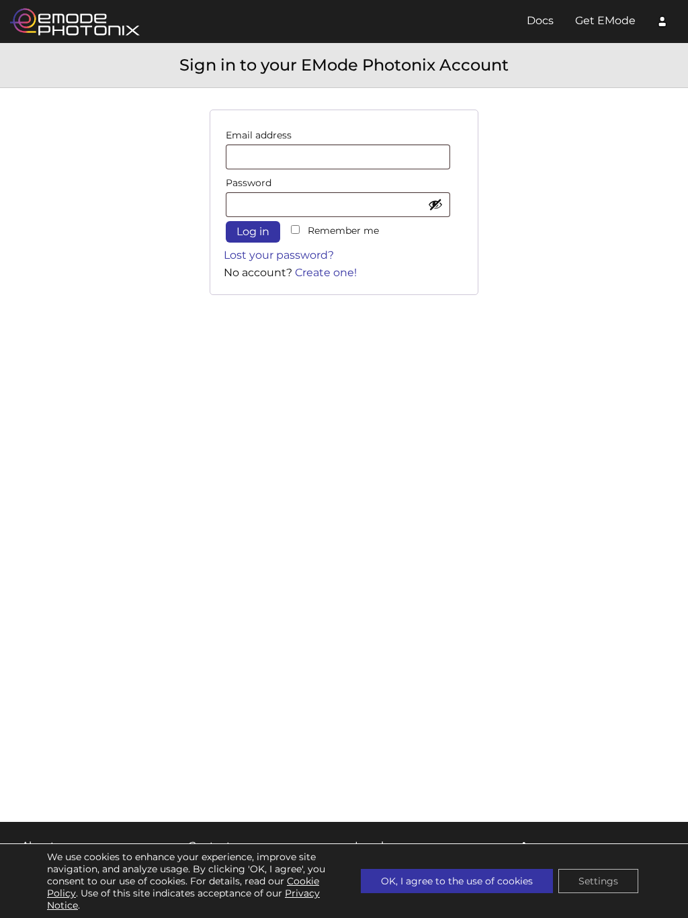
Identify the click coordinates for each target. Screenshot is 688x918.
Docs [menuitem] (540, 20)
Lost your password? (279, 255)
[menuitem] (662, 23)
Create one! (326, 272)
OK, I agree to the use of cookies (457, 881)
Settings (598, 881)
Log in (252, 231)
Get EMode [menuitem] (605, 20)
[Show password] (435, 204)
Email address (260, 135)
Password (250, 183)
